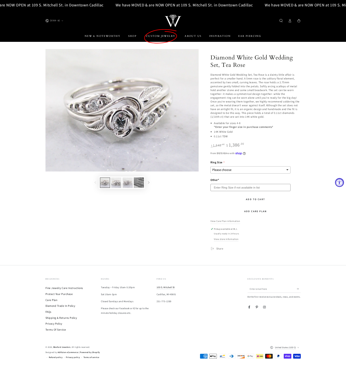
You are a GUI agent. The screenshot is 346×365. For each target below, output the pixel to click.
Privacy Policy (53, 324)
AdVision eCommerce (68, 352)
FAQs (48, 312)
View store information (226, 239)
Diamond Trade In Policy (60, 306)
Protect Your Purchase (59, 294)
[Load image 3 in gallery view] (128, 182)
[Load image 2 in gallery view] (116, 182)
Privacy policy (73, 357)
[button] (281, 20)
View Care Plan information (225, 221)
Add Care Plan (255, 211)
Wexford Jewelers (61, 347)
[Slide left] (95, 183)
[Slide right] (148, 183)
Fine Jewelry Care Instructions (64, 288)
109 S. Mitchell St (166, 287)
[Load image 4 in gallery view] (139, 182)
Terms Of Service (55, 330)
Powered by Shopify (90, 352)
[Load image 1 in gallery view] (105, 182)
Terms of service (91, 357)
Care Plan (51, 300)
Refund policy (56, 357)
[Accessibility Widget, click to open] (339, 182)
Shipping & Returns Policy (61, 318)
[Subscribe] (299, 289)
